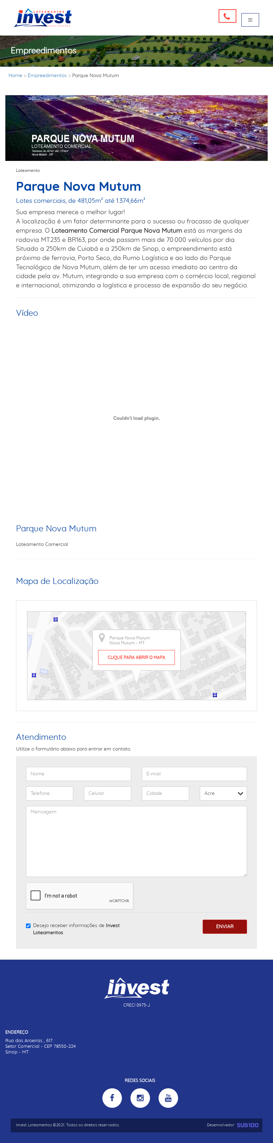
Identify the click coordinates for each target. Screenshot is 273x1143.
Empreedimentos (47, 75)
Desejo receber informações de (76, 929)
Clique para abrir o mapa (136, 657)
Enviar (225, 926)
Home (15, 75)
